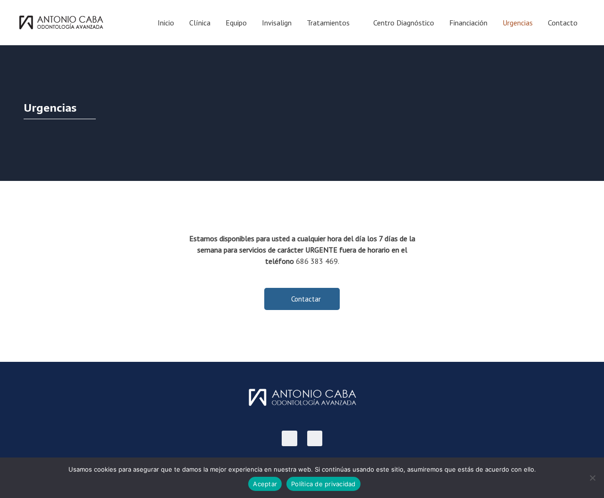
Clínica (199, 22)
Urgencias (518, 22)
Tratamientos (328, 22)
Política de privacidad (323, 484)
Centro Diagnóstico (403, 22)
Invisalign (277, 22)
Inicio (166, 22)
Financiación (468, 22)
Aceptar (265, 484)
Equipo (236, 22)
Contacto (563, 22)
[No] (592, 477)
